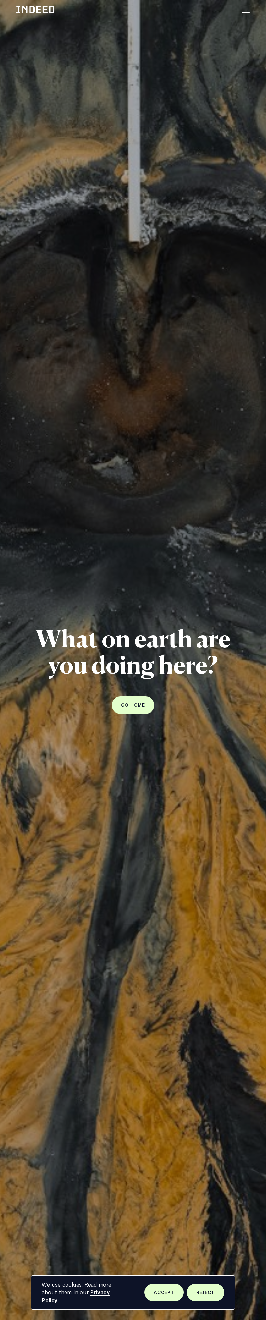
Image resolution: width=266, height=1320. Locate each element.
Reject (210, 1295)
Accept (169, 1295)
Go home (133, 705)
